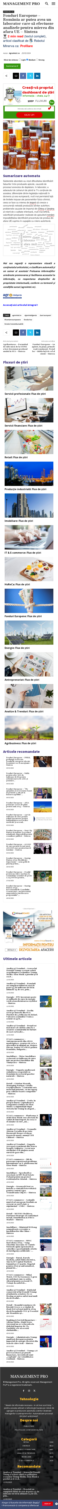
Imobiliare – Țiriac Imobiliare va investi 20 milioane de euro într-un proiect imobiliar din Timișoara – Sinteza (21, 1059)
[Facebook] (23, 76)
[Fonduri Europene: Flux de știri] (29, 601)
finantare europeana (12, 319)
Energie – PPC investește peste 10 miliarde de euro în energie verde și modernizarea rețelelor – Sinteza (21, 1000)
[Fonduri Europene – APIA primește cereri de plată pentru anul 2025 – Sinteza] (43, 806)
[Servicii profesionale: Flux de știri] (29, 378)
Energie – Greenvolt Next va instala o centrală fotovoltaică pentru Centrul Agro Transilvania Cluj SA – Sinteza (21, 1189)
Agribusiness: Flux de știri (20, 743)
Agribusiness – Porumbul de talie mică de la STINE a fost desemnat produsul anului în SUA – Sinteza (15, 348)
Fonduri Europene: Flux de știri (23, 616)
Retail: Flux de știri (16, 457)
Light (23, 60)
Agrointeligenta (30, 315)
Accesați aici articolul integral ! (20, 304)
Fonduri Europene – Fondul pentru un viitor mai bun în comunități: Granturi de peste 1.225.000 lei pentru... (19, 875)
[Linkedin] (37, 76)
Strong (41, 60)
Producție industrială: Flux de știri (25, 489)
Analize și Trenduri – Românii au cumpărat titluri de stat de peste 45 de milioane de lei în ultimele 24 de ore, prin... (21, 986)
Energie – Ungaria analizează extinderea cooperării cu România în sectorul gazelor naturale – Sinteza (20, 1073)
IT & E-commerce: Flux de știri (23, 552)
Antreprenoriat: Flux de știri (22, 679)
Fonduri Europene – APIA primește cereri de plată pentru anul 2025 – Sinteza (18, 805)
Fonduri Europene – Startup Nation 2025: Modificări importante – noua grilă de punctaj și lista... (18, 861)
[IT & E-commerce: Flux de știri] (29, 537)
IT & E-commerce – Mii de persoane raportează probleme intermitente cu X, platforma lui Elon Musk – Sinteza (21, 1162)
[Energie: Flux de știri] (29, 633)
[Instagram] (29, 1391)
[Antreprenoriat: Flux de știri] (29, 664)
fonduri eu (28, 319)
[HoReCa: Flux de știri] (29, 569)
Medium (32, 60)
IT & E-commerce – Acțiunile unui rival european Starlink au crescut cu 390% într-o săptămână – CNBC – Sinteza (21, 1203)
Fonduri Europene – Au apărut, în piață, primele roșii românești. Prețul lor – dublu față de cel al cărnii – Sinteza (43, 349)
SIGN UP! (29, 115)
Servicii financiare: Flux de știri (23, 425)
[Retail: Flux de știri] (29, 442)
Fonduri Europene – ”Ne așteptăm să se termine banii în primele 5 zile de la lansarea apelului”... (19, 792)
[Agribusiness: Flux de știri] (29, 728)
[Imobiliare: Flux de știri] (29, 505)
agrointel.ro (16, 315)
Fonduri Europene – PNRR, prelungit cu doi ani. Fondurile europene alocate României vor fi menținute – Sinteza (18, 761)
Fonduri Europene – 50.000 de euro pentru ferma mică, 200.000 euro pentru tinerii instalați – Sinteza (18, 847)
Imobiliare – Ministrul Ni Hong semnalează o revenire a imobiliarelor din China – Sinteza (21, 1230)
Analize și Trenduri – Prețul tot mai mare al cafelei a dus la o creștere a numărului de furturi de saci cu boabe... (21, 1029)
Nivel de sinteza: (11, 60)
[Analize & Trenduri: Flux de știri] (29, 696)
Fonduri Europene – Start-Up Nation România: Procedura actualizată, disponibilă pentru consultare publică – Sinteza (19, 833)
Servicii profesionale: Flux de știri (25, 393)
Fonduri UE (9, 12)
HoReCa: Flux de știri (17, 584)
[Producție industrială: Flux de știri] (29, 474)
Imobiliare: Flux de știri (19, 521)
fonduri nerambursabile (13, 324)
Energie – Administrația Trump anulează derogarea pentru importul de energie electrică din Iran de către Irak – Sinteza (22, 1340)
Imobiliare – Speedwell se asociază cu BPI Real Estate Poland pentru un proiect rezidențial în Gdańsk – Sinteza (21, 1176)
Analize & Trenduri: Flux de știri (24, 711)
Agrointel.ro (14, 53)
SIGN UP (47, 1504)
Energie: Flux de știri (17, 648)
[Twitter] (30, 76)
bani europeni (45, 315)
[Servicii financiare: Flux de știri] (29, 410)
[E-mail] (16, 76)
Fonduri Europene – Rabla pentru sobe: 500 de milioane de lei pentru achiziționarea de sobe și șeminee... (17, 777)
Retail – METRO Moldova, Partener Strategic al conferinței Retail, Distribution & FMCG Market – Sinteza (22, 1217)
